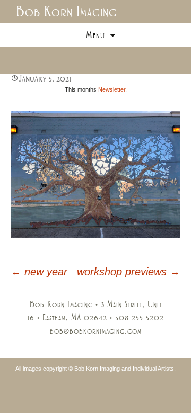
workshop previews (128, 271)
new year (39, 271)
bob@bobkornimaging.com (96, 331)
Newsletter (111, 89)
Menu (95, 35)
